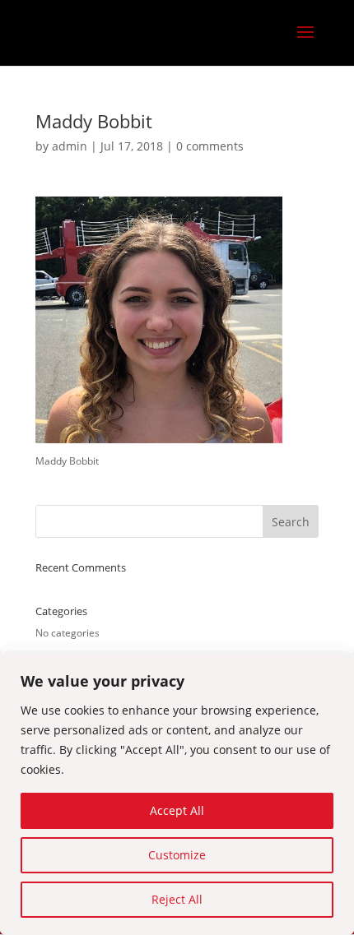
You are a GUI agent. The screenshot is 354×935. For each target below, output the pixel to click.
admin (69, 146)
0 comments (210, 146)
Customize (177, 855)
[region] (177, 794)
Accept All (177, 810)
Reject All (177, 899)
